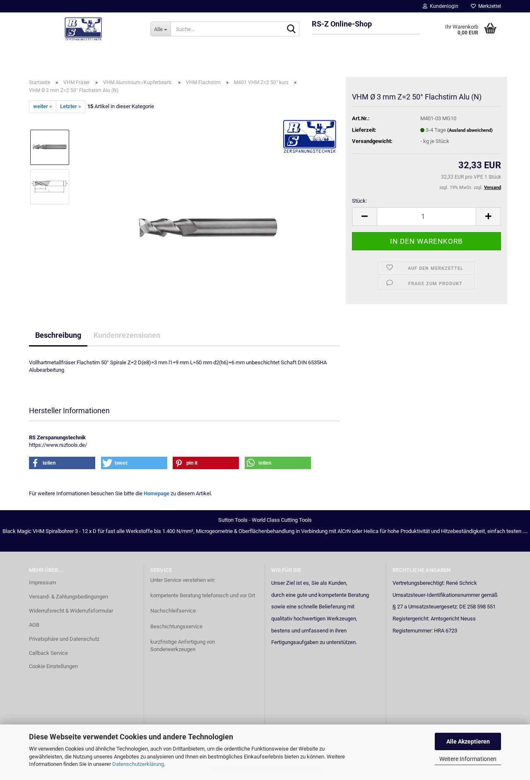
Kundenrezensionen (127, 335)
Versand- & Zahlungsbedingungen (68, 596)
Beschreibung (58, 335)
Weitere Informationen (467, 759)
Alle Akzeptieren (468, 741)
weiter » (42, 106)
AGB (34, 625)
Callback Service (48, 653)
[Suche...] (291, 29)
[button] (364, 216)
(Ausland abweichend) (470, 130)
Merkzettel (488, 6)
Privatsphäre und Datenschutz (64, 639)
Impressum (42, 582)
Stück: (359, 201)
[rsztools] (83, 29)
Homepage (156, 493)
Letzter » (70, 106)
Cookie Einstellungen (53, 666)
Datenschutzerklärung (138, 764)
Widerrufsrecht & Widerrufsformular (71, 611)
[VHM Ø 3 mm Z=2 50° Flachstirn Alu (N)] (208, 206)
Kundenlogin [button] (442, 6)
